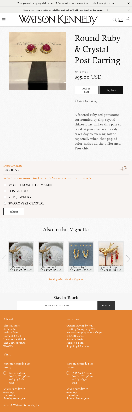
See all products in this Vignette (66, 279)
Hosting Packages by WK (81, 329)
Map (11, 382)
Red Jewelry (19, 197)
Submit (14, 211)
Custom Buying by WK (80, 325)
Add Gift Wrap (88, 100)
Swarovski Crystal (25, 203)
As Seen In (9, 329)
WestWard (9, 346)
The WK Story (11, 325)
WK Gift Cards (75, 335)
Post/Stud (17, 191)
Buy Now (111, 90)
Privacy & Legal (75, 342)
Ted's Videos (10, 332)
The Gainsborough (14, 342)
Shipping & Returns (78, 346)
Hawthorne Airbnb (14, 339)
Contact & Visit (12, 335)
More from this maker (30, 185)
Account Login (75, 339)
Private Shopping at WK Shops (84, 332)
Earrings (13, 170)
